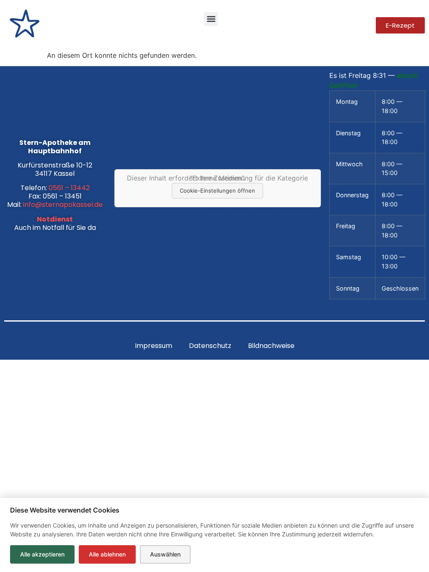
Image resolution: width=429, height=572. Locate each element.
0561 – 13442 (69, 188)
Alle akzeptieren (42, 554)
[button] (211, 19)
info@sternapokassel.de (63, 204)
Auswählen (165, 554)
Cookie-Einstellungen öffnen (217, 190)
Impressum (153, 345)
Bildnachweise (271, 345)
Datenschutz (210, 345)
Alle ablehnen (107, 554)
